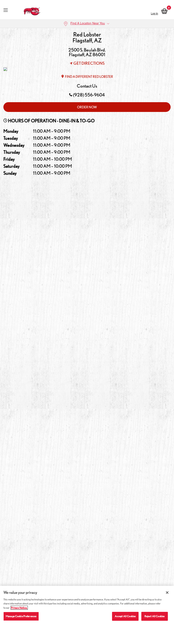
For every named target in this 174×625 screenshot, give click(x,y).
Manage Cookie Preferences (21, 616)
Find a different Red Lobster (89, 77)
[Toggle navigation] (5, 10)
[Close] (167, 592)
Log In (154, 13)
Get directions (89, 63)
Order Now (87, 107)
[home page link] (32, 10)
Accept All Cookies (125, 616)
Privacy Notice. (19, 607)
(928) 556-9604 (89, 94)
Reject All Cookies (155, 616)
